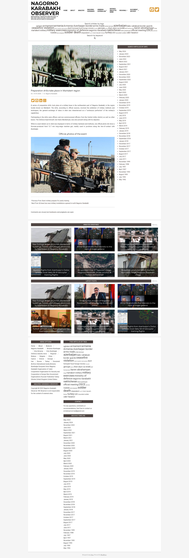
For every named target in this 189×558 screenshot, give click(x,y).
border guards (146, 26)
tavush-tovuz (100, 33)
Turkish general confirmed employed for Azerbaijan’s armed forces (51, 330)
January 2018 (123, 141)
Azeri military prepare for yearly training (55, 201)
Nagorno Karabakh (51, 93)
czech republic (57, 28)
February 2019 (124, 128)
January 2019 (123, 131)
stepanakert (85, 33)
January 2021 (123, 72)
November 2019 (124, 105)
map (155, 28)
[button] (34, 164)
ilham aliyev (112, 28)
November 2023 (124, 56)
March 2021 (123, 69)
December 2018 (124, 133)
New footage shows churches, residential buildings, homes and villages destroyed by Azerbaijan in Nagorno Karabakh (51, 246)
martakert (35, 30)
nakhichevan (114, 30)
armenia (58, 25)
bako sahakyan (133, 26)
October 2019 (123, 108)
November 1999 (124, 162)
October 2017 (123, 149)
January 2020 (123, 100)
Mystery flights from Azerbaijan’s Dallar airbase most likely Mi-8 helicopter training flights (51, 272)
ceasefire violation (43, 27)
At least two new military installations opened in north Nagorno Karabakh (64, 203)
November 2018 (124, 136)
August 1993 (123, 174)
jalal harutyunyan (129, 28)
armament (48, 26)
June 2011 (122, 159)
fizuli (80, 28)
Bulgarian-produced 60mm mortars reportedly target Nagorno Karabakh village (138, 272)
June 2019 (122, 118)
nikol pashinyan (126, 30)
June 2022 (122, 59)
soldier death (73, 32)
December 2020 (124, 74)
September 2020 (125, 80)
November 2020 (124, 77)
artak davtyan (109, 26)
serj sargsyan (60, 33)
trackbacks (53, 212)
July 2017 (122, 156)
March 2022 (123, 62)
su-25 (91, 33)
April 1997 (122, 169)
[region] (73, 165)
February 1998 (124, 164)
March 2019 (123, 126)
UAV (113, 33)
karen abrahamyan (144, 28)
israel (122, 28)
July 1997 (122, 167)
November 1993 (124, 172)
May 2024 (122, 51)
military (43, 30)
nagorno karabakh (97, 30)
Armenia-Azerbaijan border (78, 25)
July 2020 (122, 85)
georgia (101, 28)
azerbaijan (120, 25)
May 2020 (122, 90)
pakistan (155, 30)
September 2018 (125, 139)
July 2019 (122, 115)
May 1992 (122, 180)
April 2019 (122, 123)
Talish (94, 33)
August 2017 (123, 154)
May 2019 (122, 121)
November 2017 (124, 146)
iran (118, 28)
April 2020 (122, 92)
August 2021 (123, 67)
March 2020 (123, 95)
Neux (92, 555)
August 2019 (123, 113)
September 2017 (125, 151)
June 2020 (122, 87)
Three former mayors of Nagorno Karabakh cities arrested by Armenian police (94, 303)
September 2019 (125, 110)
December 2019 (124, 103)
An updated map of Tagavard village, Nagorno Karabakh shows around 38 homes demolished (94, 272)
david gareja (64, 28)
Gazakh (96, 28)
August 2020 (123, 82)
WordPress (103, 555)
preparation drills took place (49, 105)
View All (155, 224)
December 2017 (124, 144)
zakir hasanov (132, 33)
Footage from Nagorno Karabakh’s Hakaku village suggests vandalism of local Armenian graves (137, 246)
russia (53, 32)
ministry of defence (77, 30)
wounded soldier (121, 33)
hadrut (106, 28)
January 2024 (123, 54)
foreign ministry (88, 28)
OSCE (149, 30)
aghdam (39, 26)
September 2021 (125, 64)
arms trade (98, 26)
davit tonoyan (73, 28)
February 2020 (124, 97)
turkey (108, 32)
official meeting (138, 30)
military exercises (57, 30)
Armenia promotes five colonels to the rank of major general (94, 248)
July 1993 (122, 177)
